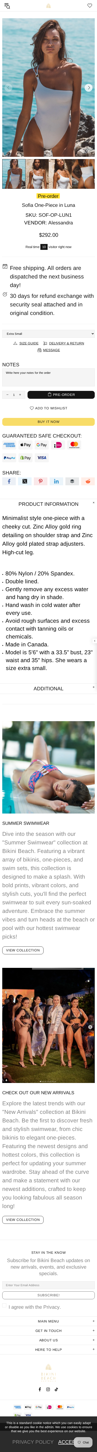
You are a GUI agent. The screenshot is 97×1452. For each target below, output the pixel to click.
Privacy (51, 1307)
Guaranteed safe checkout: (42, 436)
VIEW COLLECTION (23, 950)
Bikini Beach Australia (48, 5)
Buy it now (49, 422)
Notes (10, 364)
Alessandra (60, 223)
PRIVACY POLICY (33, 1442)
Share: (11, 473)
